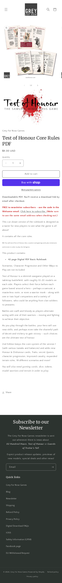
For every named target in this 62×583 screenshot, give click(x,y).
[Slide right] (37, 85)
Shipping (10, 505)
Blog (8, 492)
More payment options (31, 190)
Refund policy (53, 572)
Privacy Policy (12, 519)
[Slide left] (24, 85)
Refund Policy (12, 512)
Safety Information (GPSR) (18, 539)
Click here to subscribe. (33, 211)
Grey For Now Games (16, 485)
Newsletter (11, 498)
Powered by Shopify (36, 572)
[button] (6, 9)
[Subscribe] (52, 467)
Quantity (6, 157)
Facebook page (13, 546)
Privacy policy (32, 576)
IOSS (8, 533)
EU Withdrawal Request (17, 553)
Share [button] (8, 392)
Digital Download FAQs (17, 526)
